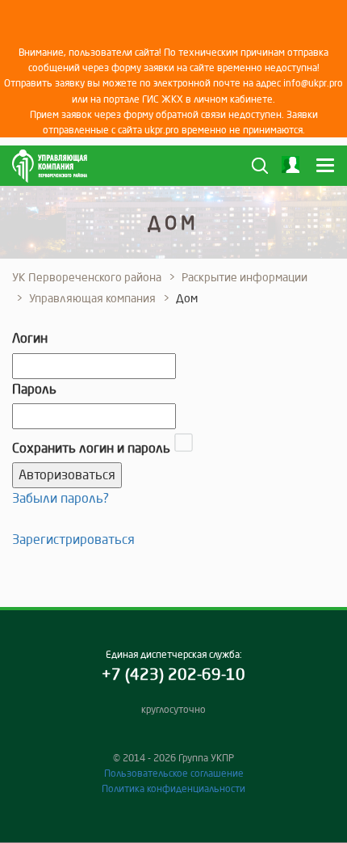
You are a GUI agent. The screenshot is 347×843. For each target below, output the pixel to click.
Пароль (34, 389)
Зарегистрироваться (73, 539)
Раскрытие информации (244, 277)
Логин (30, 338)
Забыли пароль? (60, 498)
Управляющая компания (92, 298)
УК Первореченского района (86, 277)
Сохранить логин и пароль (91, 448)
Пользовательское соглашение (174, 773)
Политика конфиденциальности (173, 788)
